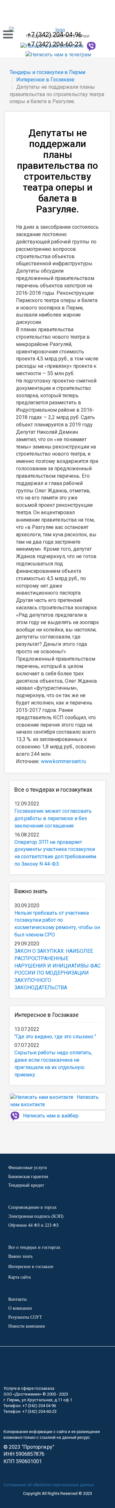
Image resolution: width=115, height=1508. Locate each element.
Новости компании (26, 1326)
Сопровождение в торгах (32, 1207)
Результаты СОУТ (25, 1317)
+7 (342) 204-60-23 (54, 44)
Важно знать (30, 891)
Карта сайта (19, 1277)
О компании (20, 1308)
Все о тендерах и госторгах (34, 1247)
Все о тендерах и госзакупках (53, 789)
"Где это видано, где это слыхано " (55, 1037)
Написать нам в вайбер (51, 1116)
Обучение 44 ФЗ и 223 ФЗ (33, 1225)
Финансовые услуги (27, 1167)
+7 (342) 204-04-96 (54, 34)
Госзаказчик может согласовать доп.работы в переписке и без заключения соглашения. (53, 818)
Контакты (17, 1299)
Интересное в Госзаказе (46, 1014)
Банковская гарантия (28, 1176)
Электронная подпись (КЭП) (36, 1216)
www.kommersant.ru (63, 761)
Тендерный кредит (26, 1185)
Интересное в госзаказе (30, 1266)
